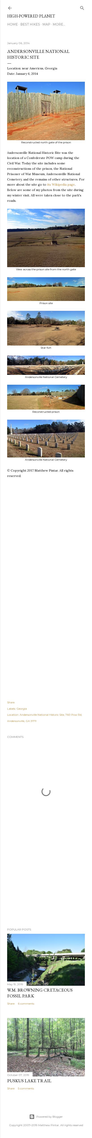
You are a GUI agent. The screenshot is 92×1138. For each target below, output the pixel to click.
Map (46, 24)
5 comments (26, 1088)
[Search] (82, 7)
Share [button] (11, 702)
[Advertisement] (46, 546)
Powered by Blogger (49, 1116)
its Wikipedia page (61, 185)
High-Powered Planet (31, 16)
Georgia (22, 708)
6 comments (26, 1003)
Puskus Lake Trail (29, 1081)
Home (12, 24)
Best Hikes (30, 24)
